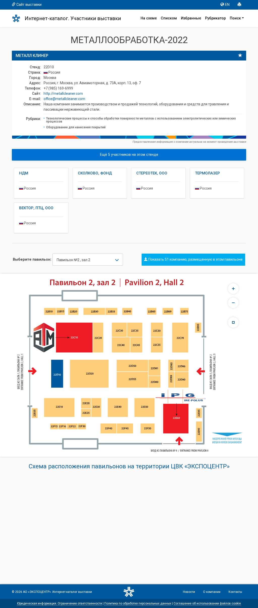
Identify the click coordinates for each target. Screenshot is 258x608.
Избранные (191, 18)
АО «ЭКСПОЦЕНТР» (37, 592)
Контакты (235, 592)
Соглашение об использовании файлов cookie (207, 603)
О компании (211, 592)
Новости (189, 592)
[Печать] (240, 5)
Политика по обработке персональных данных (137, 603)
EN (227, 5)
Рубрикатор (215, 18)
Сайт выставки (29, 5)
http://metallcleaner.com (63, 94)
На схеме (149, 18)
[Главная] (18, 18)
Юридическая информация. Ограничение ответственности (59, 603)
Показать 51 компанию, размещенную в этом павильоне (195, 259)
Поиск (235, 18)
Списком (169, 18)
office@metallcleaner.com (64, 99)
